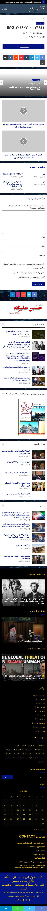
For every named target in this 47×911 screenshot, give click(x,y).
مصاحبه (6, 892)
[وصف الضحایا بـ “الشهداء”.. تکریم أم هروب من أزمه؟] (38, 486)
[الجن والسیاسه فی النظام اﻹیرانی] (38, 465)
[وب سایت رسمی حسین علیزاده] (36, 8)
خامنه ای (16, 753)
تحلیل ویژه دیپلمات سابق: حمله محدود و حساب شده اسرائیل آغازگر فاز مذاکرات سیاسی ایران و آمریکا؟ (16, 514)
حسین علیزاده (26, 753)
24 (36, 819)
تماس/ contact (13, 896)
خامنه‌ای (8, 753)
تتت (43, 174)
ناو (44, 182)
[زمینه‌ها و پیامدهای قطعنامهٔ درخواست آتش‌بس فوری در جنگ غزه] (38, 381)
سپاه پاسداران (33, 757)
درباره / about (25, 896)
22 (5, 814)
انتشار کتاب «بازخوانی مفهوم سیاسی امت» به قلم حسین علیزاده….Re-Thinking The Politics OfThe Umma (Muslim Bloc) (24, 601)
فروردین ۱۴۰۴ (40, 695)
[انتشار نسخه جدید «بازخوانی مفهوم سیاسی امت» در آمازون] (38, 334)
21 (11, 814)
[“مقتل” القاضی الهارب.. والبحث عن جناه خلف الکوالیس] (38, 454)
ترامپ (8, 749)
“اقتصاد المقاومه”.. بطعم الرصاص (18, 494)
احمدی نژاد (40, 745)
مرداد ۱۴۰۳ (41, 711)
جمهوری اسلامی (39, 753)
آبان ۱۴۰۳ (42, 699)
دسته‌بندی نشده (33, 19)
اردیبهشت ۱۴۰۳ (40, 723)
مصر (8, 757)
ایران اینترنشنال (39, 749)
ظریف (24, 757)
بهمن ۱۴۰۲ (41, 731)
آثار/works (35, 896)
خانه (41, 19)
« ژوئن (43, 829)
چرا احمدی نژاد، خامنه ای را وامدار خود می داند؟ (24, 88)
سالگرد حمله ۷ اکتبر (23, 545)
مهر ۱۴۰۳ (42, 703)
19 (24, 814)
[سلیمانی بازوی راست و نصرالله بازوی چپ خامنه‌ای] (38, 559)
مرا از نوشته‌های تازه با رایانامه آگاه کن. (30, 277)
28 (11, 819)
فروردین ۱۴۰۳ (40, 727)
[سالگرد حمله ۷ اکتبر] (38, 548)
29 (5, 819)
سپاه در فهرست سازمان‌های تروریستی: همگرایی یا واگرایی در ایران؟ (13, 184)
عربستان (15, 757)
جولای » (36, 829)
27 (18, 819)
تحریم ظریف (17, 749)
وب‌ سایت (42, 255)
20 (18, 814)
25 (30, 819)
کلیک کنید (36, 854)
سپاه (42, 757)
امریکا (24, 745)
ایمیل (42, 246)
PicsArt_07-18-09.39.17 (13, 174)
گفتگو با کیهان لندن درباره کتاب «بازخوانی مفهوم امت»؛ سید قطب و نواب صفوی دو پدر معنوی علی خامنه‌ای (16, 344)
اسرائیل (31, 745)
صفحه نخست (38, 892)
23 (43, 819)
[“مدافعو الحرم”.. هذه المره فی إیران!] (38, 475)
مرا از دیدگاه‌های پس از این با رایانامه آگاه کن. (28, 273)
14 (11, 810)
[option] (23, 82)
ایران (17, 745)
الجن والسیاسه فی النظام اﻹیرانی (18, 462)
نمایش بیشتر (24, 47)
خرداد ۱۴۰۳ (41, 719)
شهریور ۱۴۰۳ (40, 707)
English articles (16, 892)
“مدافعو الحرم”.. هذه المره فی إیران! (17, 472)
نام (43, 237)
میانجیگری (41, 762)
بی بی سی (28, 749)
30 (43, 823)
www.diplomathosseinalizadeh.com (27, 867)
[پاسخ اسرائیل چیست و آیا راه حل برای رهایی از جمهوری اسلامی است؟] (38, 537)
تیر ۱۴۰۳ (42, 715)
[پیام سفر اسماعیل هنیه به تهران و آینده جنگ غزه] (38, 370)
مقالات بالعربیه (28, 892)
